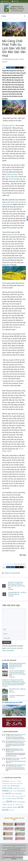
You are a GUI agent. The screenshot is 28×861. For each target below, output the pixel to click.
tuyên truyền (9, 804)
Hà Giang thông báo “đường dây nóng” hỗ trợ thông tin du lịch (14, 750)
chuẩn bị (11, 781)
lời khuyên (13, 796)
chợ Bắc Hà (19, 781)
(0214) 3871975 (21, 853)
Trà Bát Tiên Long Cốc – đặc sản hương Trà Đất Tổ (15, 765)
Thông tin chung (9, 573)
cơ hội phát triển (20, 783)
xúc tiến (15, 807)
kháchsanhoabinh (21, 790)
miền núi (17, 796)
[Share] (10, 67)
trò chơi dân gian (21, 801)
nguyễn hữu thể (22, 796)
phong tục (14, 798)
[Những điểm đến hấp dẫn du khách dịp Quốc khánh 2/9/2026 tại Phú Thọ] (5, 666)
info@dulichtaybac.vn (11, 853)
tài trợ (14, 804)
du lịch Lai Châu (7, 788)
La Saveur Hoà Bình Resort (17, 695)
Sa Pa (9, 801)
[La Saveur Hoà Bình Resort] (5, 698)
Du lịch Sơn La (16, 788)
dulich (8, 785)
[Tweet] (19, 67)
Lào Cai (8, 793)
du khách (4, 785)
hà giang (5, 791)
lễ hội (13, 793)
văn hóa (9, 807)
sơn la (14, 802)
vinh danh (21, 804)
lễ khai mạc (9, 796)
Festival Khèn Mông (12, 177)
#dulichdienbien (6, 781)
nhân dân (9, 798)
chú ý (15, 781)
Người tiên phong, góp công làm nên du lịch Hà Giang (15, 741)
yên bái (20, 807)
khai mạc (14, 790)
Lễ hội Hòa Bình (18, 793)
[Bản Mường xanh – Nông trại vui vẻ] (5, 692)
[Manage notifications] (3, 858)
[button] (24, 16)
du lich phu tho (15, 785)
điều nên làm (12, 810)
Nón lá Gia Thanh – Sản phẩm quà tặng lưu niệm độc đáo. (16, 759)
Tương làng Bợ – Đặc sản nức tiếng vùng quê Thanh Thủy (16, 735)
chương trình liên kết (12, 234)
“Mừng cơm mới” (12, 174)
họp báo (10, 790)
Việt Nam (4, 807)
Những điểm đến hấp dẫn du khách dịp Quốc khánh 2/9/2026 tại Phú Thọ (17, 665)
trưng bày (4, 804)
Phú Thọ (20, 798)
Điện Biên (5, 810)
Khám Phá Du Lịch (14, 720)
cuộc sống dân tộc (5, 783)
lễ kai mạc (4, 796)
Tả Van (17, 804)
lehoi (3, 793)
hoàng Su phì (23, 788)
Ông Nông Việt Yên (8, 125)
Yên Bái (17, 573)
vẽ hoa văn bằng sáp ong (17, 179)
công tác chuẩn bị (13, 783)
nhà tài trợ (4, 798)
